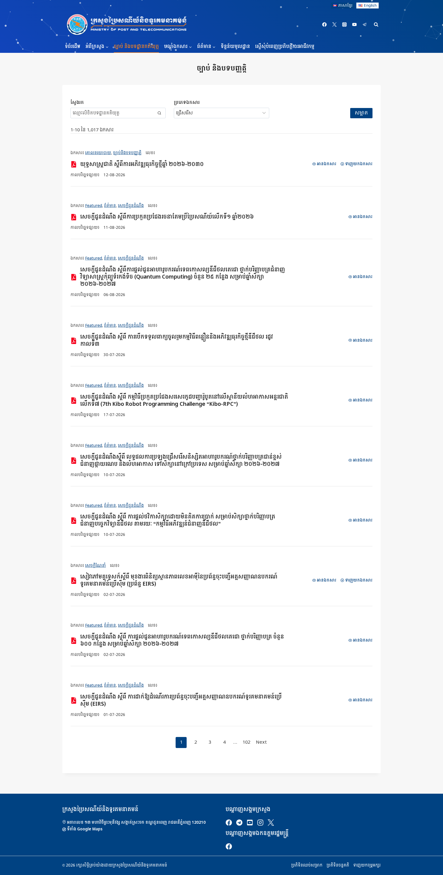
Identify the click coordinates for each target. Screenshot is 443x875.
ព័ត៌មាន (110, 205)
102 (246, 742)
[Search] (159, 113)
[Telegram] (364, 24)
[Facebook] (324, 24)
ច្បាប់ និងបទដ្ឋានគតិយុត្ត (136, 47)
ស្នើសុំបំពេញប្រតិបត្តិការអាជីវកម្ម (284, 47)
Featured (93, 205)
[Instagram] (344, 24)
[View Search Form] (376, 24)
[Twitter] (334, 24)
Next (261, 742)
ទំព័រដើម (72, 47)
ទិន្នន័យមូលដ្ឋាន (235, 47)
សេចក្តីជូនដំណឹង (131, 205)
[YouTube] (354, 24)
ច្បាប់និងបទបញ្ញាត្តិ (127, 153)
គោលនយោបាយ (98, 153)
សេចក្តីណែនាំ (95, 565)
